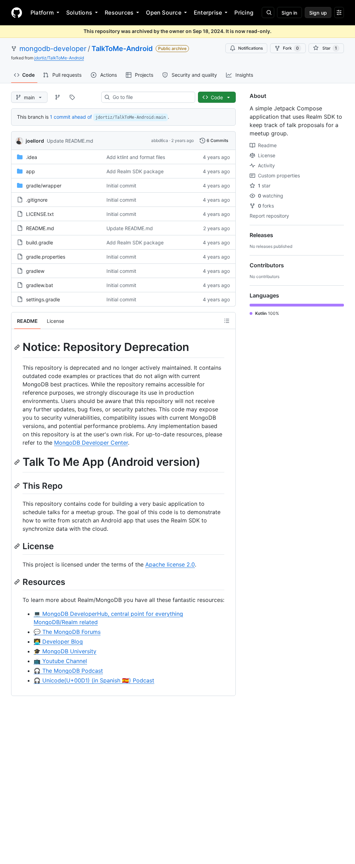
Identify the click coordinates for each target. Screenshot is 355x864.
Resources (119, 12)
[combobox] (151, 97)
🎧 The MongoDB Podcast (68, 670)
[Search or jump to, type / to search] (268, 12)
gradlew (35, 271)
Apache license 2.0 (170, 564)
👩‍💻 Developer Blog (58, 641)
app (30, 171)
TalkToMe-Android (122, 48)
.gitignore (36, 200)
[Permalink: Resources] (18, 582)
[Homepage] (16, 12)
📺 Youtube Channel (60, 660)
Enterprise (208, 12)
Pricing (243, 12)
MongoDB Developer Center (91, 442)
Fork (291, 48)
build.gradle (39, 242)
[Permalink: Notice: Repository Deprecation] (18, 347)
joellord (35, 141)
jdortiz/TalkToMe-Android (59, 57)
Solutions (79, 12)
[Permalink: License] (18, 546)
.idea (31, 157)
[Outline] (227, 320)
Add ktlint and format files (135, 157)
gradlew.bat (39, 285)
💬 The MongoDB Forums (67, 631)
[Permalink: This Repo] (18, 485)
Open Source (163, 12)
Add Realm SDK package (135, 171)
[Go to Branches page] (57, 97)
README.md (40, 228)
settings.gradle (43, 299)
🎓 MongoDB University (65, 651)
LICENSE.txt (40, 214)
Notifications (250, 48)
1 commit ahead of (71, 117)
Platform (42, 12)
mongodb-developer (52, 48)
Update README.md (70, 141)
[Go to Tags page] (72, 97)
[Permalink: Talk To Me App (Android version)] (18, 462)
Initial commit (121, 185)
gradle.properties (45, 257)
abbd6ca (159, 140)
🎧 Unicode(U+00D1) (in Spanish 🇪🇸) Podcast (94, 680)
